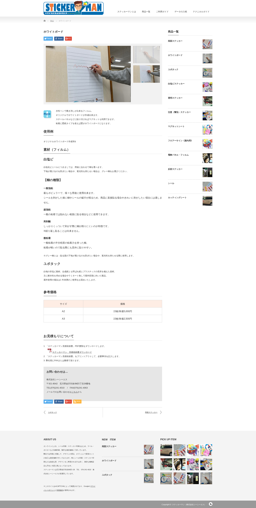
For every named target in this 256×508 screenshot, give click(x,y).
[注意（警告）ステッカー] (206, 464)
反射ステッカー (175, 169)
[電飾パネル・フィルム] (179, 464)
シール (171, 183)
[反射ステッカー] (193, 478)
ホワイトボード (175, 55)
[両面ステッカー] (179, 478)
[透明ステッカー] (166, 464)
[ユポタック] (166, 478)
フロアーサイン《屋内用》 (180, 140)
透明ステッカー (175, 98)
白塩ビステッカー (176, 83)
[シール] (179, 450)
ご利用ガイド (162, 11)
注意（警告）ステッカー (179, 112)
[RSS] (210, 504)
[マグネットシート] (206, 450)
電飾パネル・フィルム (178, 155)
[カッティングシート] (166, 450)
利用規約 (60, 490)
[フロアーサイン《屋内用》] (193, 450)
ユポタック (52, 412)
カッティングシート (177, 197)
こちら (74, 392)
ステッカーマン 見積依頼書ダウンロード (72, 352)
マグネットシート (176, 126)
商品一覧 (146, 11)
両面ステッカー (151, 412)
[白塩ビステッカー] (193, 464)
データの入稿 (181, 11)
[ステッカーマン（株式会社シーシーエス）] (74, 7)
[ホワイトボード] (206, 478)
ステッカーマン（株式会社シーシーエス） (189, 505)
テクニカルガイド (201, 11)
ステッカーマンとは (126, 11)
